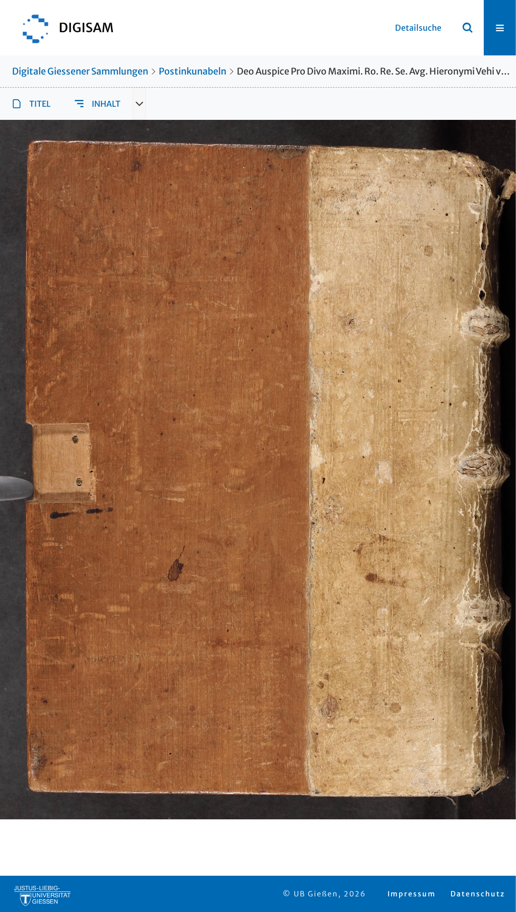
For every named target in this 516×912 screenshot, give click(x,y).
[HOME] (63, 27)
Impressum (412, 893)
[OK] (468, 27)
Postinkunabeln (192, 71)
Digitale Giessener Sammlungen (80, 71)
